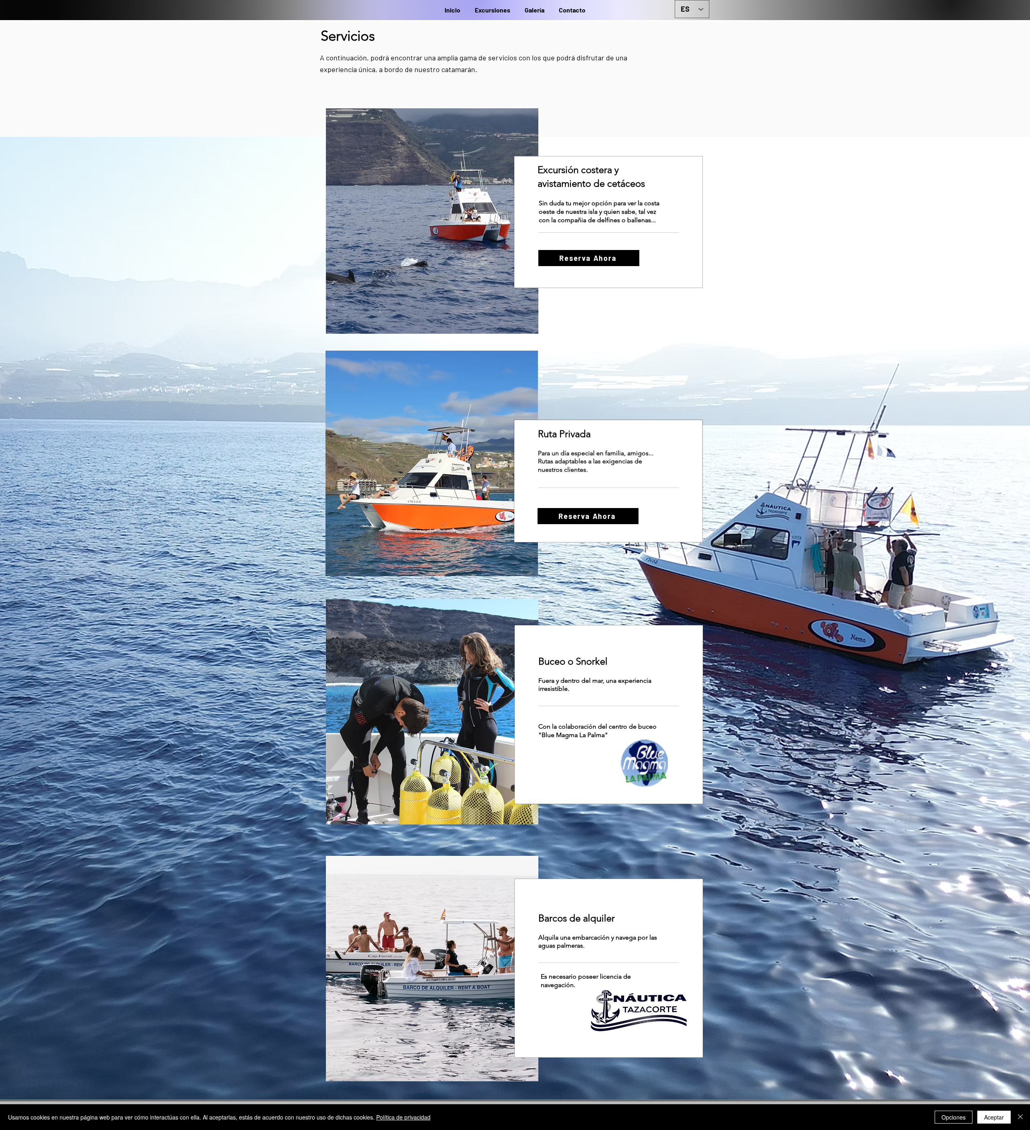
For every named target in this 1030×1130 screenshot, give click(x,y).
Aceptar (994, 1117)
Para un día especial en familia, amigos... (595, 453)
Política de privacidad (403, 1117)
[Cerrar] (1020, 1117)
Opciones (953, 1117)
